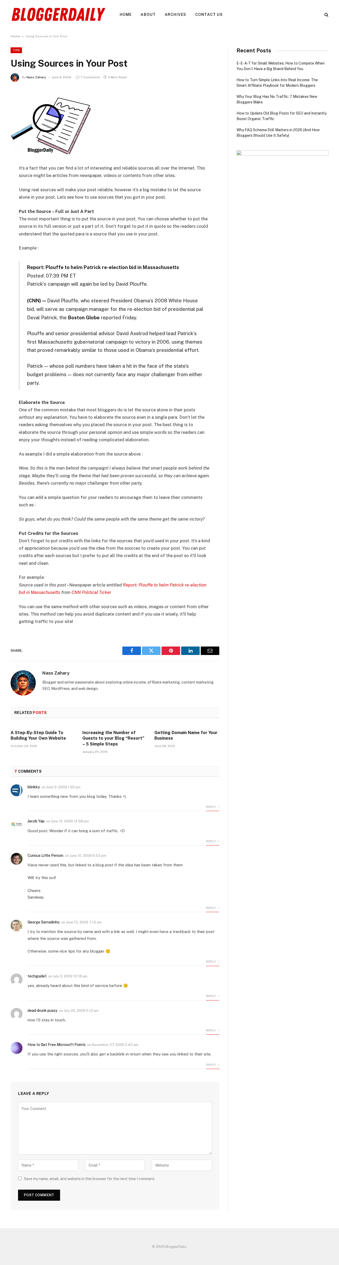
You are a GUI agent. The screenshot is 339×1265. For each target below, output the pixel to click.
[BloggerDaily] (58, 14)
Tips (16, 50)
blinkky (34, 787)
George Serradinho (44, 922)
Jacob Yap (36, 821)
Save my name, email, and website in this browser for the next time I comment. (89, 1179)
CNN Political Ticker (91, 592)
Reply (211, 807)
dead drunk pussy (42, 1010)
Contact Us (209, 14)
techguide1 (37, 976)
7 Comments (90, 77)
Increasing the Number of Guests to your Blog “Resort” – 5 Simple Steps (113, 738)
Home (126, 14)
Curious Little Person (45, 855)
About (148, 14)
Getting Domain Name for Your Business (185, 735)
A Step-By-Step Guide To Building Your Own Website (38, 735)
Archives (175, 14)
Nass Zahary (36, 77)
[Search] (325, 15)
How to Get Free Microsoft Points (57, 1045)
